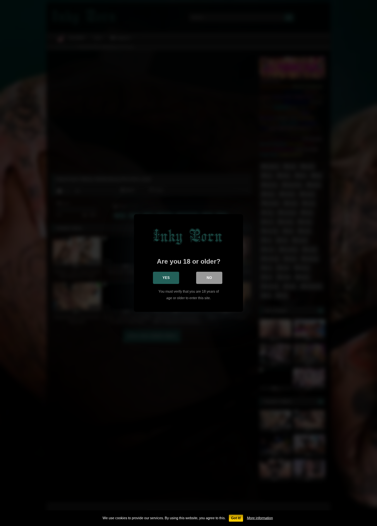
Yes (166, 278)
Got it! (236, 518)
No (209, 278)
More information (260, 518)
